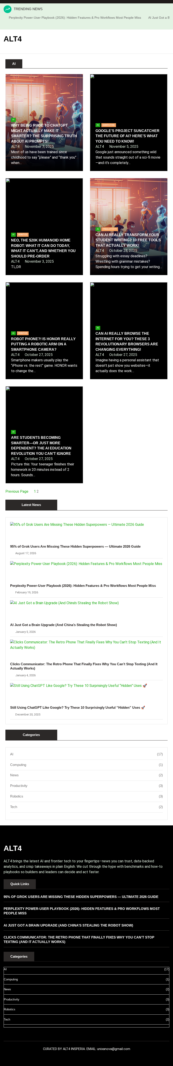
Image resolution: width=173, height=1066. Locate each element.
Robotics (22, 234)
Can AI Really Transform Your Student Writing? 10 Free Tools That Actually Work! (128, 240)
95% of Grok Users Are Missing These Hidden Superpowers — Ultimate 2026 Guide (75, 546)
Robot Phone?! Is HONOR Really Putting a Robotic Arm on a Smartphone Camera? (43, 344)
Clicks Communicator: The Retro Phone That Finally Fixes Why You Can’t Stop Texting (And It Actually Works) (83, 666)
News (14, 775)
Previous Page (16, 491)
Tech (13, 807)
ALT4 (13, 39)
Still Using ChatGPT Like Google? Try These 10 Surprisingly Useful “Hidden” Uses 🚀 (77, 707)
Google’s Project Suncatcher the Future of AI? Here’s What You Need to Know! (127, 136)
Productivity (110, 229)
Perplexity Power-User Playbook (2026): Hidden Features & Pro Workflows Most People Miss (66, 17)
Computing (109, 125)
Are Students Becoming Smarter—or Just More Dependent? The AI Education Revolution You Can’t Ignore (41, 445)
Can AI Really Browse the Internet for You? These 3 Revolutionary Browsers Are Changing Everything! (127, 341)
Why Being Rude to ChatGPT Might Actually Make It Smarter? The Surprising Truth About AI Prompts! (44, 133)
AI (13, 119)
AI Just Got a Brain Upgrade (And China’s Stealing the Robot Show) (63, 625)
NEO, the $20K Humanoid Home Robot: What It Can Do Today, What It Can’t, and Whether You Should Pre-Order (43, 248)
